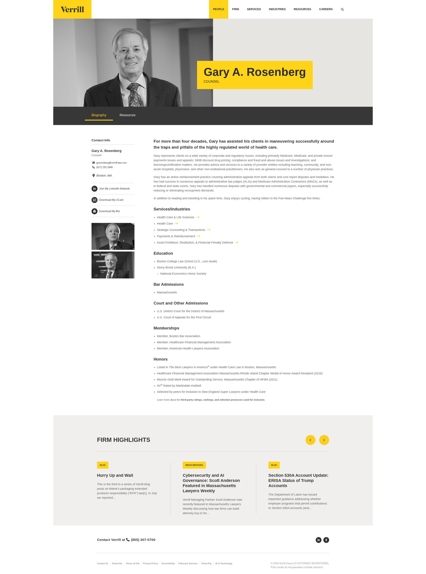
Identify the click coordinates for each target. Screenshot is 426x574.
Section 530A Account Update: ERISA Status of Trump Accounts (298, 480)
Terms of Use (132, 563)
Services (254, 9)
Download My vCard (111, 199)
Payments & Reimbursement (176, 236)
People (218, 9)
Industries (277, 9)
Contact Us (102, 563)
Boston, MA (104, 175)
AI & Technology (223, 563)
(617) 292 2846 (104, 167)
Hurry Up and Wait (115, 475)
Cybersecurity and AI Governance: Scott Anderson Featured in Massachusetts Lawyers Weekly (211, 483)
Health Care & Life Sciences (175, 217)
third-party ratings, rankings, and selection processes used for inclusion (222, 399)
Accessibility (168, 563)
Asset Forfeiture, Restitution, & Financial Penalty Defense (195, 242)
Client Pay (206, 563)
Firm (235, 9)
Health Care (165, 223)
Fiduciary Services (188, 563)
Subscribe (117, 563)
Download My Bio (109, 211)
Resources (302, 9)
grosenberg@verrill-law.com (111, 162)
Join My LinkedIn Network (114, 188)
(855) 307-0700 (143, 540)
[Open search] (342, 9)
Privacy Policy (150, 563)
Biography (99, 115)
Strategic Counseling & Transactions (181, 230)
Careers (326, 9)
